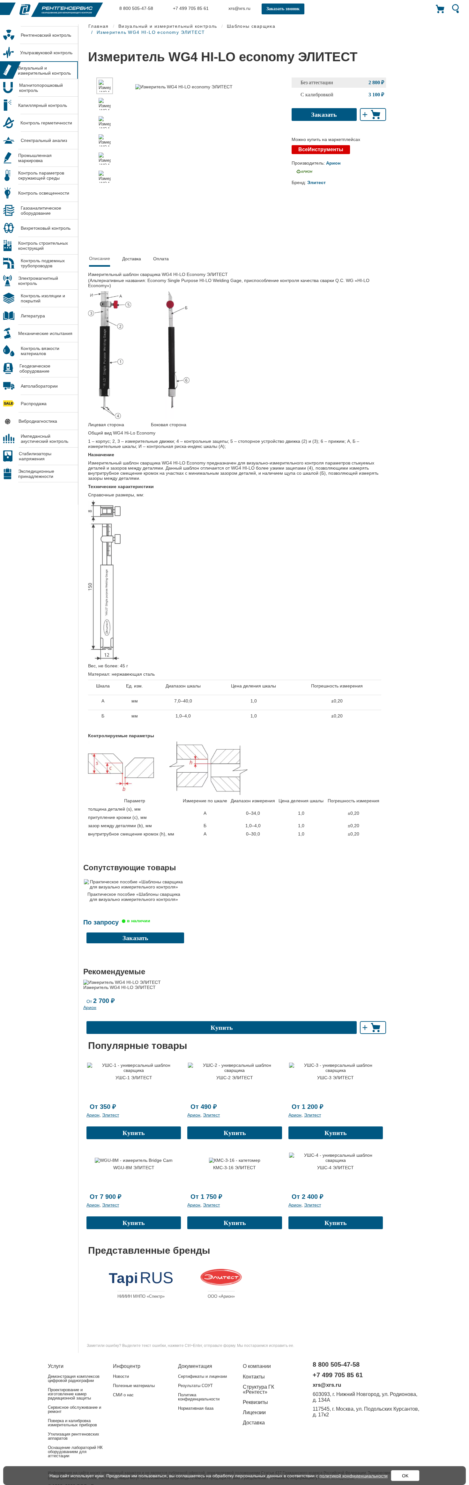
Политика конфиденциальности (199, 1396)
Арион (89, 1007)
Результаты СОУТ (195, 1385)
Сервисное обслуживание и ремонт (74, 1409)
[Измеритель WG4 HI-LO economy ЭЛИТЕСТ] (104, 86)
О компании (257, 1366)
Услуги (55, 1366)
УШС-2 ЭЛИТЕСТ (234, 1077)
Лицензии (254, 1412)
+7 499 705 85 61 (190, 8)
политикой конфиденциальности (353, 1475)
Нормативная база (195, 1408)
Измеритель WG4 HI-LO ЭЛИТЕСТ (119, 987)
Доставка (131, 258)
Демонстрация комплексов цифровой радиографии (74, 1378)
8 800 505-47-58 (135, 8)
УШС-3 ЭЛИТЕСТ (335, 1077)
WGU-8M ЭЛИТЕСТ (133, 1167)
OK (405, 1475)
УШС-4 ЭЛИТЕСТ (335, 1167)
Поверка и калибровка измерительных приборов (72, 1422)
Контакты (254, 1376)
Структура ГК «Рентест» (258, 1389)
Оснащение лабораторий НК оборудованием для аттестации (75, 1451)
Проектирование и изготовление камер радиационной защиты (69, 1393)
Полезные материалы (134, 1385)
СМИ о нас (123, 1394)
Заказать (324, 114)
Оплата (161, 258)
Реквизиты (255, 1402)
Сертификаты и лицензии (202, 1376)
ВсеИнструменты (320, 149)
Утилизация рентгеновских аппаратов (73, 1436)
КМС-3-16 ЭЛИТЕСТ (234, 1167)
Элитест (110, 1114)
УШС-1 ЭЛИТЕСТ (133, 1077)
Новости (121, 1376)
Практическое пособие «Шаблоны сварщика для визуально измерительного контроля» (133, 897)
